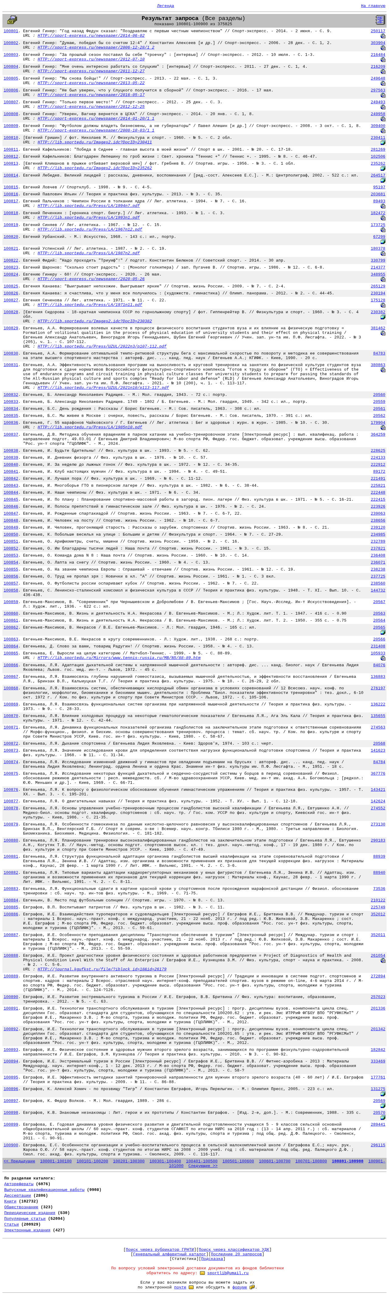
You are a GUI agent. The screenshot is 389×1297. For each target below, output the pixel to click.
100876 (11, 789)
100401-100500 (202, 1161)
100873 (11, 750)
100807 (11, 102)
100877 (11, 801)
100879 (11, 824)
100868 (11, 688)
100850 (11, 534)
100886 (11, 914)
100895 (11, 1077)
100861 (11, 620)
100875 (11, 773)
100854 (11, 562)
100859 (11, 602)
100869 (11, 704)
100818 (11, 213)
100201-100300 (129, 1161)
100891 (11, 1008)
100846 (11, 506)
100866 (11, 665)
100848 (11, 520)
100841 (11, 471)
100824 (11, 274)
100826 (11, 293)
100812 (11, 156)
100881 (11, 856)
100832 (11, 395)
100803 (11, 55)
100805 (11, 78)
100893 (11, 1050)
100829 (11, 328)
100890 (11, 997)
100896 (11, 1089)
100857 (11, 583)
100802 (11, 43)
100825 (11, 286)
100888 (11, 955)
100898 (11, 1112)
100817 (11, 201)
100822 (11, 260)
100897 (11, 1101)
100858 (11, 590)
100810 (11, 138)
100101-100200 (92, 1161)
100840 (11, 464)
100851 (11, 541)
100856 (11, 576)
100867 (11, 676)
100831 (11, 365)
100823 (11, 267)
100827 (11, 300)
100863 (11, 639)
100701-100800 (311, 1161)
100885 (11, 907)
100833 (11, 402)
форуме (239, 1287)
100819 (11, 225)
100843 (11, 485)
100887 (11, 935)
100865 (11, 653)
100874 (11, 762)
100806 (11, 90)
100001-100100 (56, 1161)
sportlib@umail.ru (228, 1273)
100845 (11, 499)
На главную (373, 6)
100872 (11, 743)
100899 (11, 1124)
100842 (11, 478)
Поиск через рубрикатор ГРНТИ (160, 1249)
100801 (11, 31)
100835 (11, 415)
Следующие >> (203, 1166)
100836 (11, 422)
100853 (11, 555)
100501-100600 (238, 1161)
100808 (11, 114)
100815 (11, 187)
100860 (11, 613)
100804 (11, 66)
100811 (11, 149)
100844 (11, 492)
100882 (11, 872)
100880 (11, 840)
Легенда (165, 6)
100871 (11, 727)
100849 (11, 527)
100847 (11, 513)
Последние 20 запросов (236, 1254)
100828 (11, 312)
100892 (11, 1029)
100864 (11, 646)
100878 (11, 808)
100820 (11, 237)
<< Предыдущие (19, 1161)
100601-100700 (275, 1161)
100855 (11, 569)
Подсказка (212, 1259)
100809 (11, 126)
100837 (11, 434)
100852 (11, 548)
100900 (11, 1145)
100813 (11, 163)
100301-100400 (165, 1161)
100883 (11, 889)
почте (180, 1287)
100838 (11, 450)
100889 (11, 976)
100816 (11, 194)
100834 (11, 409)
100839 (11, 457)
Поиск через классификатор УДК (234, 1249)
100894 (11, 1061)
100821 (11, 248)
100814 (11, 175)
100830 (11, 353)
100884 (11, 900)
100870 (11, 716)
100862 (11, 627)
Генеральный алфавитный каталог (169, 1254)
